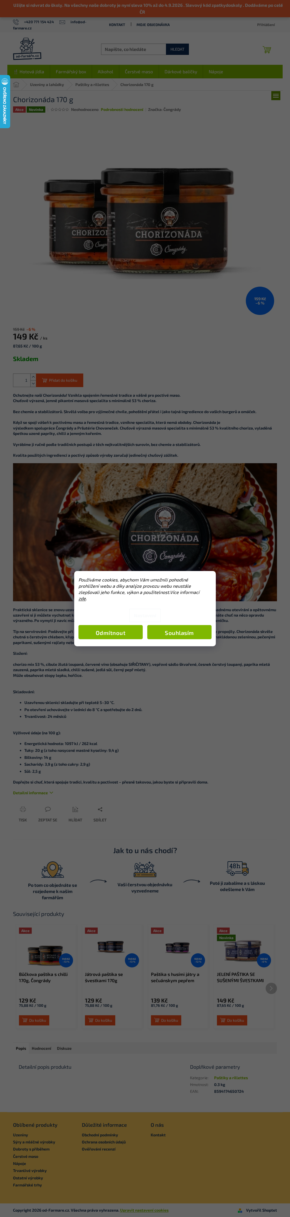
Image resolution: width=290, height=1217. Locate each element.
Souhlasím (179, 632)
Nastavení (145, 615)
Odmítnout (111, 632)
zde (82, 598)
